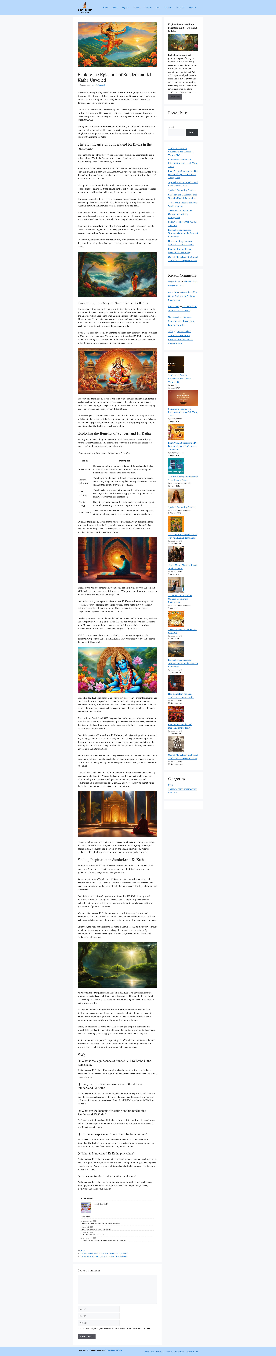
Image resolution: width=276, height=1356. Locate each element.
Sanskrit (168, 7)
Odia (158, 7)
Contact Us (160, 1351)
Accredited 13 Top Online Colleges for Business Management (180, 214)
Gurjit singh (173, 316)
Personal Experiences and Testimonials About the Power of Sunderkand (104, 1240)
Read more (175, 96)
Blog (191, 7)
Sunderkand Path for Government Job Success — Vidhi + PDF (181, 152)
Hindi (115, 7)
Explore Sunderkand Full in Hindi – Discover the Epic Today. (104, 1253)
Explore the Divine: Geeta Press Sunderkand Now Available (104, 1256)
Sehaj (170, 331)
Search (171, 127)
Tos (197, 1351)
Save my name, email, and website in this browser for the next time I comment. (115, 1328)
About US (180, 7)
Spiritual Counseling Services (181, 190)
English (125, 7)
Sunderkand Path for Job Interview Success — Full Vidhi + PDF (182, 163)
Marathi (147, 7)
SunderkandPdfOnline (114, 1350)
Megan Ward (174, 281)
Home (105, 7)
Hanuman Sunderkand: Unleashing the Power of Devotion (181, 320)
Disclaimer (190, 1351)
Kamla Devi (173, 306)
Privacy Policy (179, 1351)
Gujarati (136, 7)
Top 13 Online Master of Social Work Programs (96, 1229)
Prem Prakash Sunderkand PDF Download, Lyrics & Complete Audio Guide (182, 174)
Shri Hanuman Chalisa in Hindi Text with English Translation (101, 1223)
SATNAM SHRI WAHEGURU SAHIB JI (94, 1235)
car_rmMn (173, 291)
